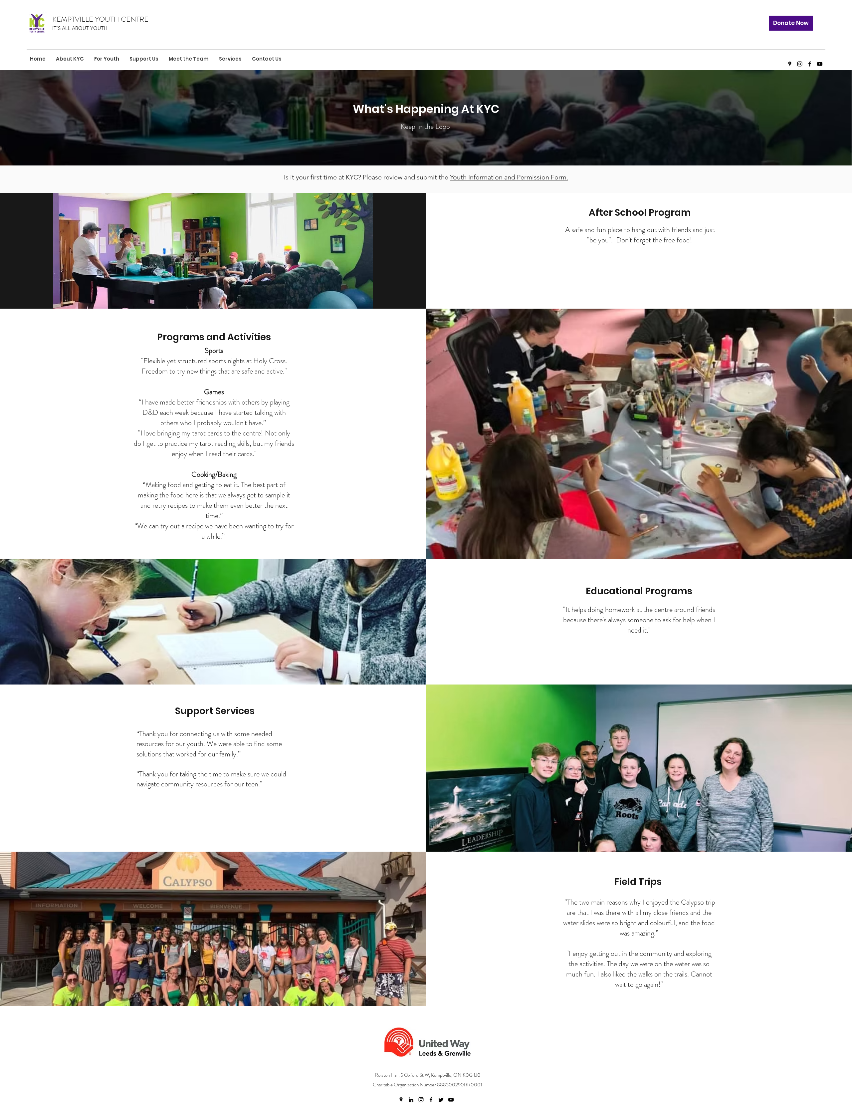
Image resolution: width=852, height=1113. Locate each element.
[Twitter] (441, 1099)
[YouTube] (819, 64)
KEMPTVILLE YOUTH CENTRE (100, 19)
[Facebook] (809, 64)
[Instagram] (799, 64)
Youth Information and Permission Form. (509, 177)
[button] (106, 59)
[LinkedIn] (411, 1099)
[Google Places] (789, 64)
